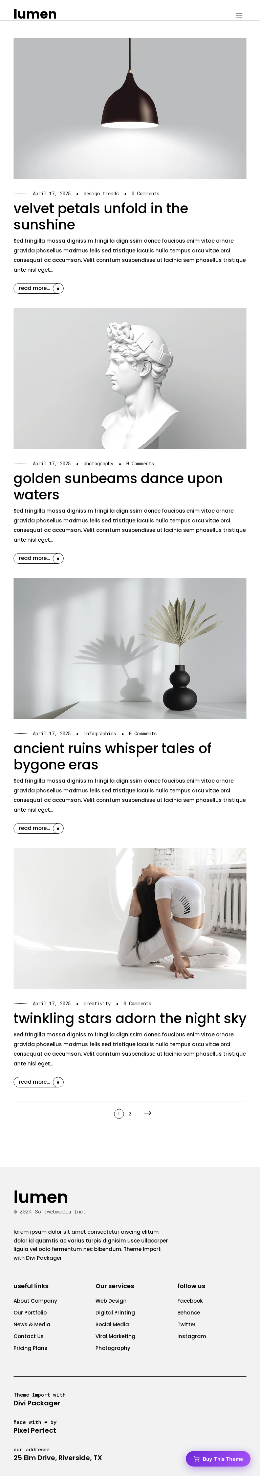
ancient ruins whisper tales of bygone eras (113, 756)
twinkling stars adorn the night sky (130, 1018)
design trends (101, 193)
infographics (100, 733)
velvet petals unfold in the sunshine (101, 216)
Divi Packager (44, 1257)
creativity (97, 1003)
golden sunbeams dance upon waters (118, 486)
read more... (34, 288)
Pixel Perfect (35, 1430)
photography (98, 463)
